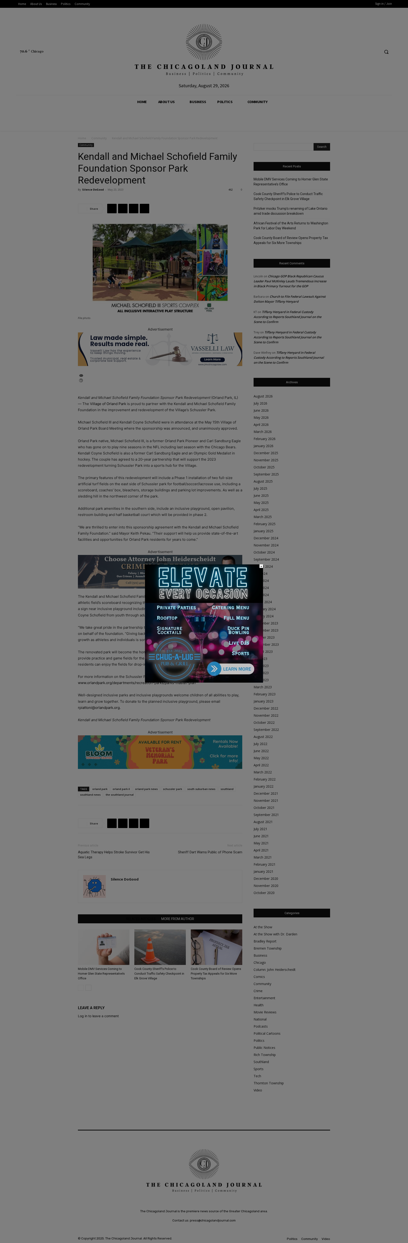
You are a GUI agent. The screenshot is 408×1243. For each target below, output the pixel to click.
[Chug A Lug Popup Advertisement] (204, 681)
